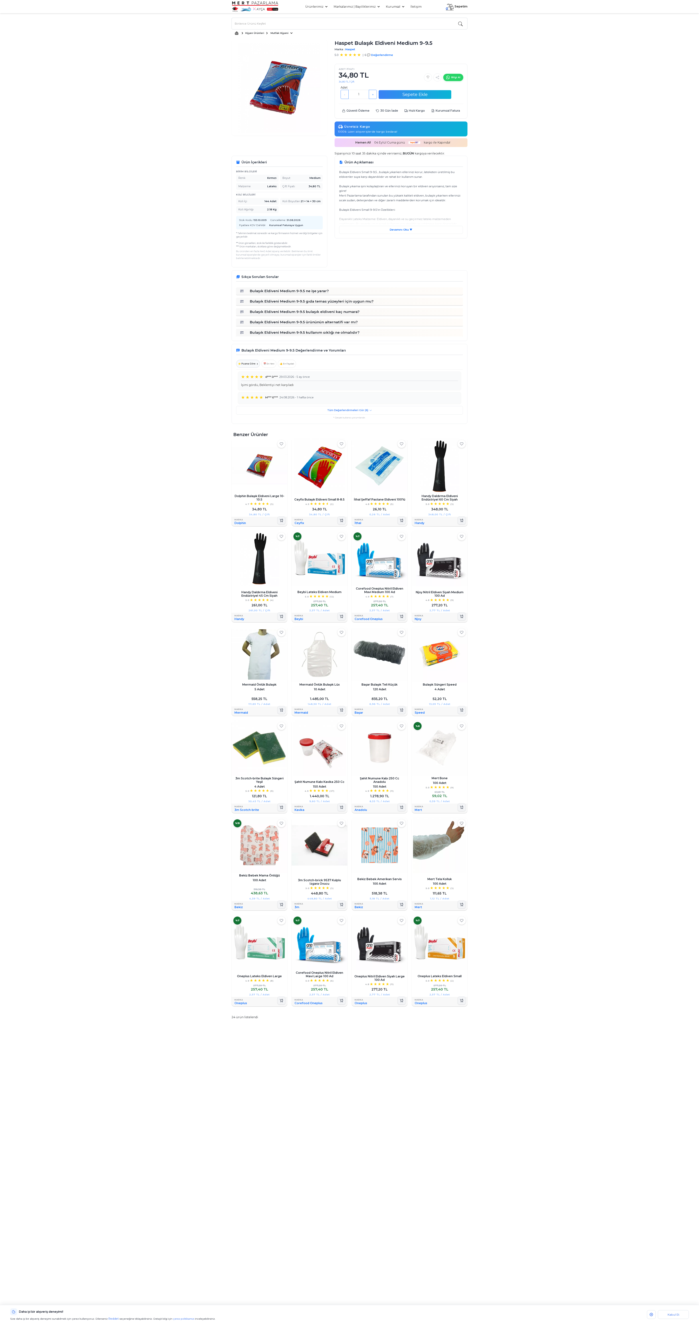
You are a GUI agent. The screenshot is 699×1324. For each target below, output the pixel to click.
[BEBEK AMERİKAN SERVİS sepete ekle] (402, 905)
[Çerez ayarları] (651, 1314)
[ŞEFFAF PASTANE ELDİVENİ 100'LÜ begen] (402, 444)
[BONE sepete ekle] (462, 807)
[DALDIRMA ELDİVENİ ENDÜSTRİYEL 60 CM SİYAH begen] (462, 444)
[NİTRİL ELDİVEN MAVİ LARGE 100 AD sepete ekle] (341, 1001)
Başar (359, 712)
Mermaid (241, 712)
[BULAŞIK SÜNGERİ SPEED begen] (462, 632)
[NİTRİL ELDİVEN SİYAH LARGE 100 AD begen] (402, 921)
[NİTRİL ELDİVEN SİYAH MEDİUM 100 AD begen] (462, 536)
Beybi (299, 619)
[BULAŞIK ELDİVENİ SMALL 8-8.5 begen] (341, 444)
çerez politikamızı (183, 1318)
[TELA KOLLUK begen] (462, 823)
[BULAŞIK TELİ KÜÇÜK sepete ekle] (402, 710)
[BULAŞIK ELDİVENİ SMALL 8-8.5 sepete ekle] (341, 520)
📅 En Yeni (268, 363)
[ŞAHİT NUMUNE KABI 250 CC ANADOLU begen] (402, 726)
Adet (344, 87)
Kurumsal (393, 6)
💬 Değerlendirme (380, 55)
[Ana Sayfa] (236, 33)
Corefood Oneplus (369, 619)
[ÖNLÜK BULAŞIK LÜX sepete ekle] (341, 710)
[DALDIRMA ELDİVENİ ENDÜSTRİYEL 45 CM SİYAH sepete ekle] (281, 616)
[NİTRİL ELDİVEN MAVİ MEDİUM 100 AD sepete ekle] (402, 616)
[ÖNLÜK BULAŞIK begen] (281, 632)
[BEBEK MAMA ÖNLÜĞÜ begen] (281, 823)
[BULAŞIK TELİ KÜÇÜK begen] (402, 632)
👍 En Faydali (287, 363)
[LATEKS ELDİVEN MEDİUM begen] (341, 536)
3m (297, 907)
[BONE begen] (462, 726)
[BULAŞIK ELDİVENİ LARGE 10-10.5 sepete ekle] (281, 520)
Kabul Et (673, 1314)
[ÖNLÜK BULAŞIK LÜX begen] (341, 632)
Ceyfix (299, 523)
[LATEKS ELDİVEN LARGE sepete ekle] (281, 1001)
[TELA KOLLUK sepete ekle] (462, 905)
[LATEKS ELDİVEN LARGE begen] (281, 921)
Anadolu (361, 810)
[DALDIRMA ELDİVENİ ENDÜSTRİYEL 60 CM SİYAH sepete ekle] (462, 520)
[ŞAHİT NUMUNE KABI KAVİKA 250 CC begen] (341, 726)
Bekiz (238, 907)
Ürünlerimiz (314, 6)
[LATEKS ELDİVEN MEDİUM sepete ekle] (341, 616)
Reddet (113, 1318)
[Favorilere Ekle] (428, 77)
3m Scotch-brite (246, 810)
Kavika (299, 810)
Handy (419, 523)
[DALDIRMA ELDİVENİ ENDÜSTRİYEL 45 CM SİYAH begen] (281, 536)
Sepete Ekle (415, 94)
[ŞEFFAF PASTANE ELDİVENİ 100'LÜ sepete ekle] (402, 520)
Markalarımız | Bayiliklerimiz (355, 6)
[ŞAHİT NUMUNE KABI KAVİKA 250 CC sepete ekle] (341, 807)
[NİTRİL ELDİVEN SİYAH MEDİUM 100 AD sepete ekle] (462, 616)
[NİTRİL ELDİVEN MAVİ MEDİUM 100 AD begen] (402, 536)
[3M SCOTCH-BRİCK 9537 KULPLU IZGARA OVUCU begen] (341, 823)
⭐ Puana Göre (248, 363)
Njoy (418, 619)
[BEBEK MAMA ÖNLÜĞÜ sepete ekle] (281, 905)
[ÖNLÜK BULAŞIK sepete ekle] (281, 710)
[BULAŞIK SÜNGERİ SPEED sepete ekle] (462, 710)
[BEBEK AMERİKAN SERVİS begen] (402, 823)
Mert (418, 810)
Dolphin (240, 523)
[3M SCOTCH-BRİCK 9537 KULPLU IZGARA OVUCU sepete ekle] (341, 905)
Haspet (350, 49)
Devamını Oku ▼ (401, 229)
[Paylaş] (437, 77)
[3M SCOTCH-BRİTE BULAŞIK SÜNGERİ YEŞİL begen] (281, 726)
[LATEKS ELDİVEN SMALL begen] (462, 921)
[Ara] (460, 24)
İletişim (416, 6)
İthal (358, 523)
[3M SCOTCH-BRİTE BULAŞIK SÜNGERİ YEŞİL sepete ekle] (281, 807)
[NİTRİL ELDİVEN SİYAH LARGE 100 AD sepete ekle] (402, 1001)
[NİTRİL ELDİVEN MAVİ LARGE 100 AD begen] (341, 921)
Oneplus (240, 1003)
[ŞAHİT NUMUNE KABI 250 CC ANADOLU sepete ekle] (402, 807)
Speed (420, 712)
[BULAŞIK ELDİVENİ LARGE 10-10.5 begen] (281, 444)
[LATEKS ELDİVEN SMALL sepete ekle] (462, 1001)
